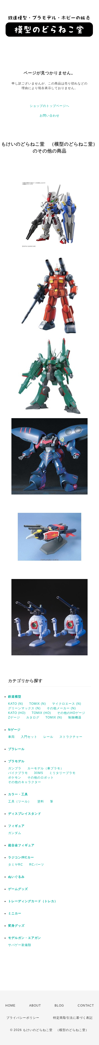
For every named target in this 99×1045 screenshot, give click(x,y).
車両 (11, 737)
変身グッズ (16, 925)
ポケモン (14, 777)
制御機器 (74, 717)
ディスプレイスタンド (24, 813)
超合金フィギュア (21, 845)
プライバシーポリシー (22, 1018)
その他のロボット (40, 777)
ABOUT (35, 1005)
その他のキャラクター (24, 782)
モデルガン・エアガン (24, 938)
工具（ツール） (19, 801)
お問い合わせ (49, 115)
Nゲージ (14, 729)
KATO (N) (15, 703)
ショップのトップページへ (49, 106)
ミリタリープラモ (62, 773)
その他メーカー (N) (61, 708)
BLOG (59, 1005)
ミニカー (14, 913)
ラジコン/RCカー (21, 857)
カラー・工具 (18, 794)
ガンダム (14, 833)
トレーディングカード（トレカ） (33, 901)
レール (48, 737)
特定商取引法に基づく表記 (73, 1018)
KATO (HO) (17, 713)
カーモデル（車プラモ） (45, 768)
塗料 (40, 801)
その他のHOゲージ (71, 713)
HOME (10, 1005)
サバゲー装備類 (19, 945)
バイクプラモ (18, 773)
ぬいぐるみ (16, 877)
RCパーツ (36, 864)
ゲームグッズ (18, 889)
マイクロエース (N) (66, 703)
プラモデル (16, 761)
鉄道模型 (14, 696)
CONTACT (86, 1005)
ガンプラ (14, 768)
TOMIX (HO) (41, 713)
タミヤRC (15, 864)
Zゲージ (14, 717)
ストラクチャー (70, 737)
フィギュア (16, 826)
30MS (38, 773)
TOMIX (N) (37, 703)
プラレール (16, 749)
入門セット (29, 737)
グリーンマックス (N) (24, 708)
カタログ (32, 717)
